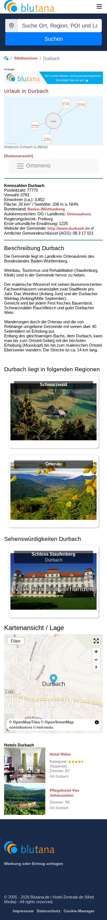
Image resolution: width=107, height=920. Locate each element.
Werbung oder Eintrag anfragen (33, 863)
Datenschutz (48, 911)
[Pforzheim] (81, 104)
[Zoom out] (96, 660)
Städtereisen (26, 58)
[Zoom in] (96, 652)
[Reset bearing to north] (96, 668)
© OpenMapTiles (24, 722)
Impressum (23, 911)
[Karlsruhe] (66, 103)
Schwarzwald (53, 384)
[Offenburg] (35, 125)
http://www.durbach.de (68, 228)
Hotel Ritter (60, 754)
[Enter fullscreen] (96, 641)
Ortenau (53, 464)
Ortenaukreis (79, 214)
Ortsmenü (37, 165)
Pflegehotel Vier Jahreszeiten (64, 792)
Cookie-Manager (79, 911)
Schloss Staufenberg (53, 554)
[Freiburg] (47, 138)
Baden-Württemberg (46, 209)
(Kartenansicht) (18, 156)
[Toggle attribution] (97, 722)
